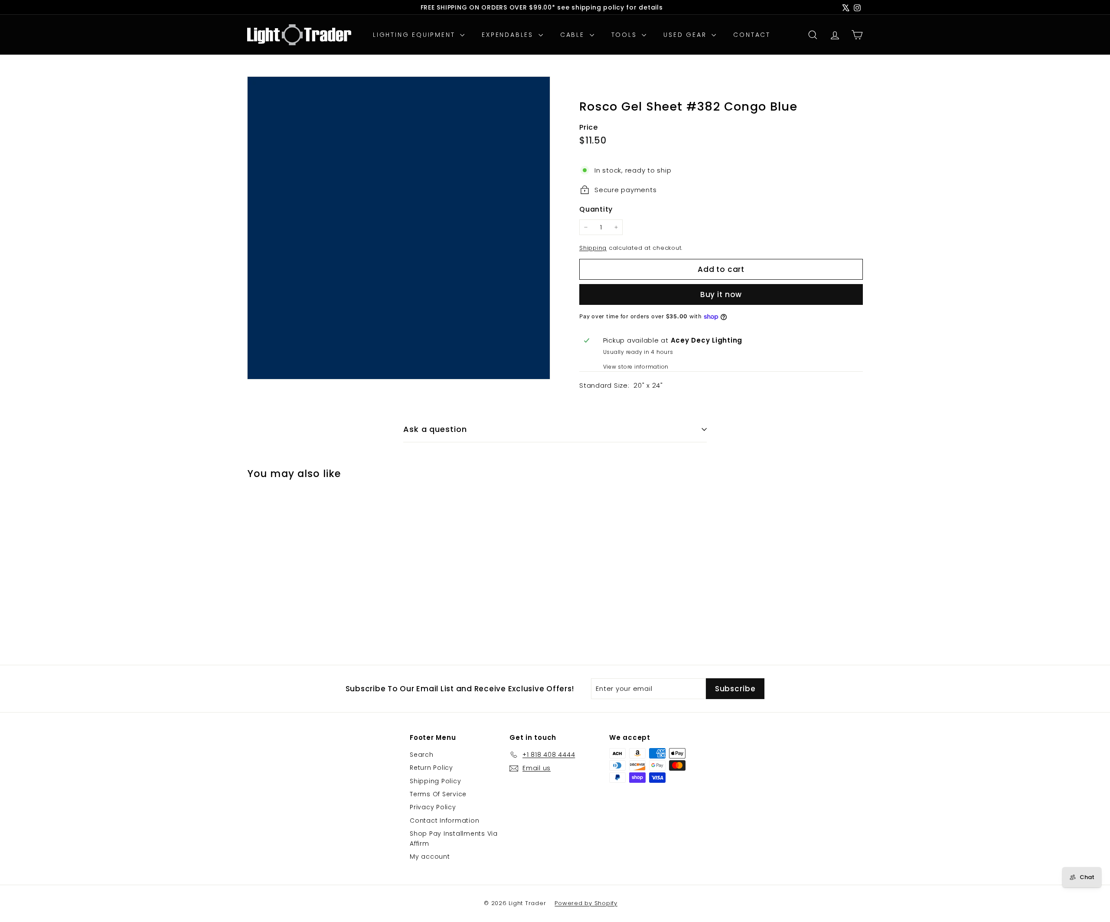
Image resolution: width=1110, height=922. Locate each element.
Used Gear (686, 34)
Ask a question (435, 429)
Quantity (596, 209)
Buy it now (721, 294)
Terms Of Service (438, 794)
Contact (751, 34)
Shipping (593, 248)
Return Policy (431, 767)
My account (430, 856)
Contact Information (444, 820)
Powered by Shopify (586, 903)
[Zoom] (399, 228)
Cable (574, 34)
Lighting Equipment (415, 34)
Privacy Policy (433, 807)
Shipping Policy (435, 781)
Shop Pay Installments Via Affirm (454, 838)
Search (422, 754)
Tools (625, 34)
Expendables (509, 34)
